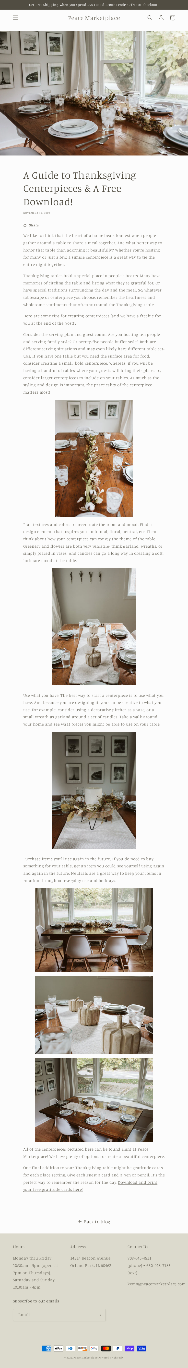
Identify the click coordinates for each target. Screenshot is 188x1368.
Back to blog (97, 1221)
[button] (15, 17)
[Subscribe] (99, 1315)
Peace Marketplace (85, 1357)
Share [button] (34, 225)
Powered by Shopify (110, 1357)
